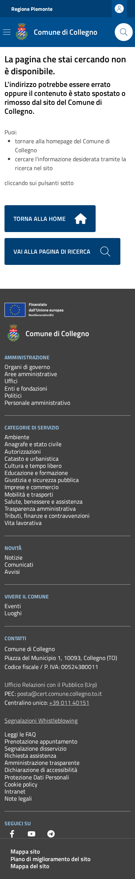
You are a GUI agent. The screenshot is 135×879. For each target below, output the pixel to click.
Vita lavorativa (23, 522)
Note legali (18, 798)
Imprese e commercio (31, 486)
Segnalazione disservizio (35, 748)
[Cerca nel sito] (124, 32)
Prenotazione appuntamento (40, 741)
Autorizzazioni (22, 451)
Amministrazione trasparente (42, 762)
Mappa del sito (29, 865)
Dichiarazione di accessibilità (40, 769)
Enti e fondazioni (25, 388)
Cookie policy (21, 784)
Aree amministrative (30, 373)
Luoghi (13, 613)
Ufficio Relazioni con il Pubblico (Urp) (50, 684)
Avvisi (12, 571)
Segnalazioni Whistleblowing (41, 720)
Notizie (13, 557)
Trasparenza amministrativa (40, 508)
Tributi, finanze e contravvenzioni (47, 515)
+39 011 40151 (69, 702)
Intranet (15, 791)
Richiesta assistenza (30, 755)
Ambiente (16, 436)
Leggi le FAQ (20, 734)
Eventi (12, 605)
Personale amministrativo (37, 402)
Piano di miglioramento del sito (50, 858)
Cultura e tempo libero (33, 465)
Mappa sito (25, 851)
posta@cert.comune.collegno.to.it (59, 693)
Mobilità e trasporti (28, 494)
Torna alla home (40, 218)
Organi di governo (27, 366)
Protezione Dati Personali (36, 777)
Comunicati (18, 564)
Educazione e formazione (36, 472)
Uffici (11, 380)
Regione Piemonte (31, 9)
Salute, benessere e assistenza (43, 501)
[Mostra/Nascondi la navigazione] (6, 32)
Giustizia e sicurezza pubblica (41, 479)
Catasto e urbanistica (31, 458)
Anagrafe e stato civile (33, 444)
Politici (13, 395)
